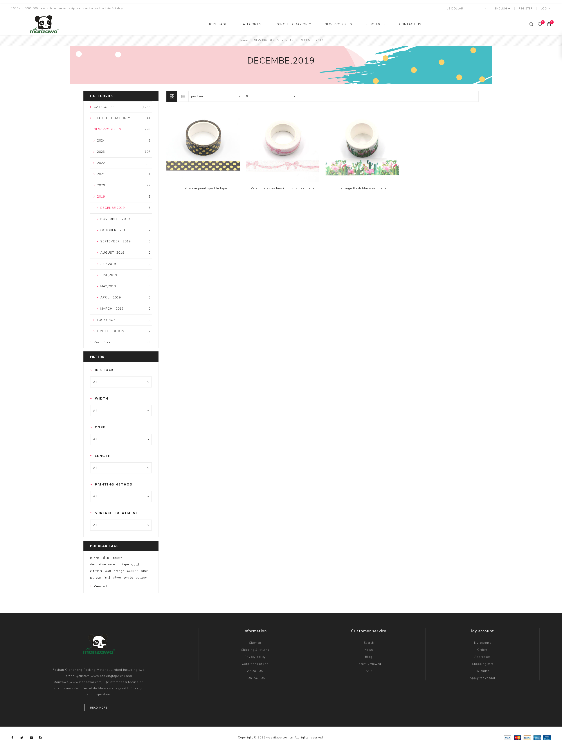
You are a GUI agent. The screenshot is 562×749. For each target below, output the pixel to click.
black (94, 558)
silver (117, 577)
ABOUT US (255, 671)
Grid (171, 96)
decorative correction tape (109, 564)
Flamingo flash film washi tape (362, 188)
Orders (482, 650)
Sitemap (255, 643)
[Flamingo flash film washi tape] (362, 145)
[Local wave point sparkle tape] (203, 145)
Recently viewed (369, 664)
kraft (108, 571)
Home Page (217, 24)
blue (106, 558)
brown (117, 558)
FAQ (369, 671)
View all (100, 586)
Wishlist (482, 671)
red (106, 577)
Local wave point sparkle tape (203, 188)
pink (144, 571)
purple (95, 577)
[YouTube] (31, 737)
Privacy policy (255, 657)
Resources (376, 24)
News (369, 650)
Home (243, 40)
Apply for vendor (482, 678)
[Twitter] (21, 737)
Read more (98, 707)
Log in (546, 8)
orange (119, 571)
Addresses (482, 657)
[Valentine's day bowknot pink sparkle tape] (282, 145)
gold (135, 564)
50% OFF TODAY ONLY (293, 24)
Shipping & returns (255, 650)
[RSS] (40, 737)
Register (526, 8)
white (128, 577)
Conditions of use (255, 664)
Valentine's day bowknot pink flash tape (283, 188)
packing (133, 571)
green (96, 571)
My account (482, 643)
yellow (141, 577)
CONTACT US (410, 24)
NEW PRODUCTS (338, 24)
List (183, 96)
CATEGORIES (250, 24)
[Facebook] (12, 737)
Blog (368, 657)
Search (369, 643)
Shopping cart (482, 664)
